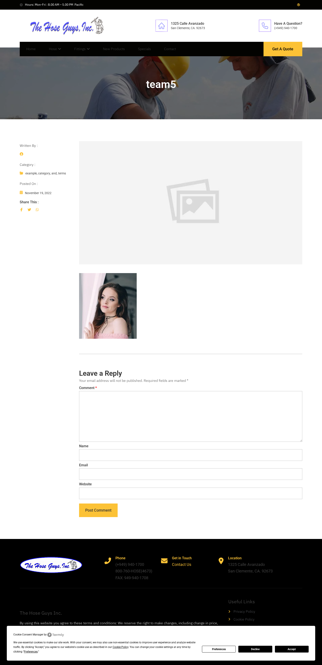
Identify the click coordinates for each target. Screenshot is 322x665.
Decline (255, 649)
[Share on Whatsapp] (37, 209)
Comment (88, 388)
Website (85, 484)
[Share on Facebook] (21, 209)
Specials (144, 49)
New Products (114, 49)
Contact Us (181, 564)
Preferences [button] (31, 651)
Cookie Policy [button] (120, 647)
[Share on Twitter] (29, 209)
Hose (53, 49)
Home (31, 49)
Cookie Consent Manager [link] (28, 634)
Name (83, 446)
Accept (292, 649)
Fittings (80, 49)
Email (83, 465)
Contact (170, 49)
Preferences (219, 649)
